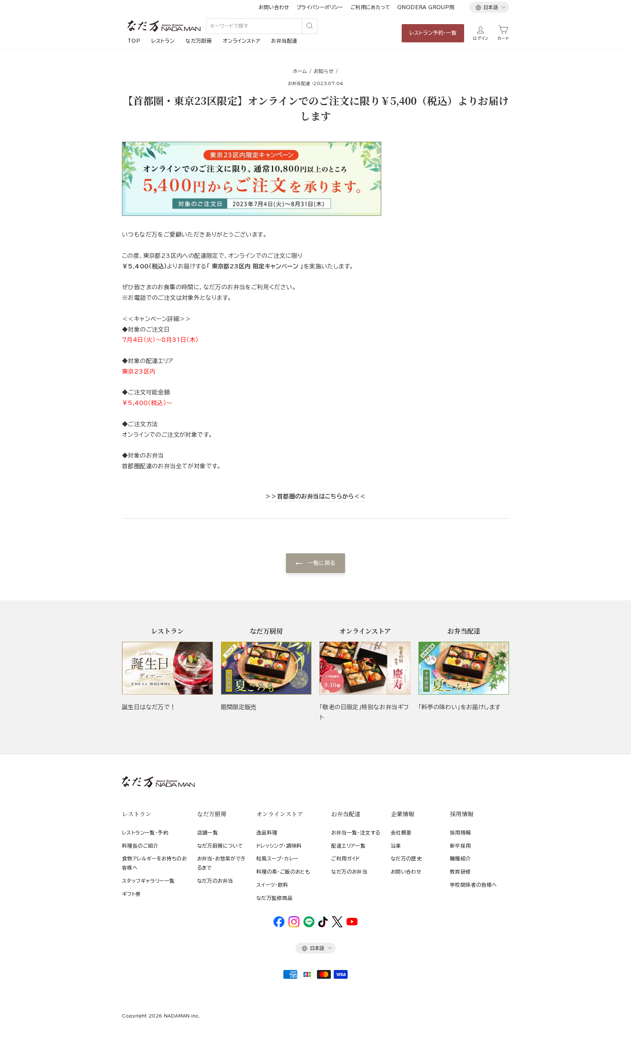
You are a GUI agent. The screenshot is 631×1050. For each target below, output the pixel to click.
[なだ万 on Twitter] (337, 925)
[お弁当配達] (463, 668)
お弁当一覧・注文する (355, 832)
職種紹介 (460, 858)
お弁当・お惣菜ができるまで (221, 863)
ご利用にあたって (370, 7)
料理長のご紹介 (140, 845)
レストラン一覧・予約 (145, 832)
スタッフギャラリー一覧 (148, 880)
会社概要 (401, 832)
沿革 (396, 845)
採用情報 (460, 832)
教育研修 (460, 871)
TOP (133, 40)
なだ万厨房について (220, 845)
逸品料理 (267, 832)
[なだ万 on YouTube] (352, 923)
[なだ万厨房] (266, 668)
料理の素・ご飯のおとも (283, 871)
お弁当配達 (284, 40)
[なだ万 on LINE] (308, 925)
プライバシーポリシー (320, 7)
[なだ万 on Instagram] (293, 925)
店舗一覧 (207, 832)
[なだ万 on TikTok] (323, 925)
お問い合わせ (274, 7)
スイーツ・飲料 (272, 884)
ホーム (300, 71)
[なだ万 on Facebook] (279, 925)
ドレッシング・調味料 (279, 845)
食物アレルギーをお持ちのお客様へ (154, 863)
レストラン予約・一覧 (432, 32)
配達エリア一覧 (348, 845)
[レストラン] (167, 668)
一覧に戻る (320, 563)
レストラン (163, 40)
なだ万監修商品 (274, 898)
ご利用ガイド (345, 858)
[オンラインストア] (365, 668)
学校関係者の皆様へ (473, 884)
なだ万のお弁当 (215, 880)
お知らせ (324, 71)
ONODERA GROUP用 (426, 7)
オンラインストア (241, 40)
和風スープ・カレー (277, 858)
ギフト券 (131, 894)
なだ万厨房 (199, 40)
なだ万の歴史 (406, 858)
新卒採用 (460, 845)
